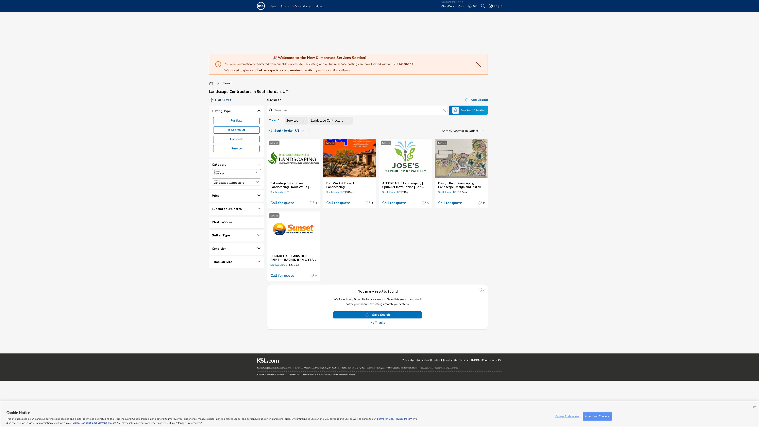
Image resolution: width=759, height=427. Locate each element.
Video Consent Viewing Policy (316, 368)
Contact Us (450, 360)
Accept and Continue (597, 416)
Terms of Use (385, 419)
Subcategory (218, 180)
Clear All (275, 120)
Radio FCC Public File (409, 368)
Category (217, 171)
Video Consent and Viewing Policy (94, 423)
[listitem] (293, 173)
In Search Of (236, 130)
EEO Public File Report (375, 368)
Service (236, 148)
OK (754, 406)
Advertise (424, 360)
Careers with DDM (469, 360)
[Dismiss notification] (481, 290)
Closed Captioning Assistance (446, 368)
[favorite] (312, 202)
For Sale (236, 121)
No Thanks (377, 323)
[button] (257, 173)
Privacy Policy (403, 419)
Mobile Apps (409, 360)
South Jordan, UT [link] (279, 192)
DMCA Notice (334, 368)
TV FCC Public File (393, 368)
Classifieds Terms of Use (277, 368)
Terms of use (262, 368)
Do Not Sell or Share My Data (353, 368)
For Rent (236, 139)
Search (227, 83)
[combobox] (236, 172)
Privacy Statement (295, 368)
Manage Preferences (567, 416)
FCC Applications (426, 368)
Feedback (437, 360)
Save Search (381, 315)
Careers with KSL (492, 360)
